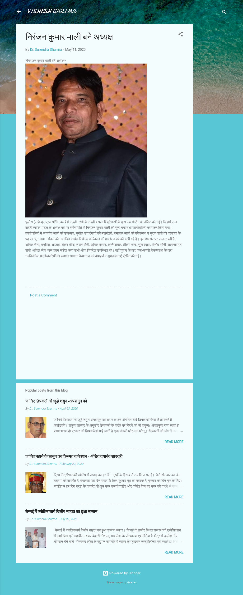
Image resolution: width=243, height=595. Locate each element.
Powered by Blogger (124, 573)
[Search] (224, 13)
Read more (174, 442)
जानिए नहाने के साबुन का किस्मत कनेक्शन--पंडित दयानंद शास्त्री (73, 456)
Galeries (132, 582)
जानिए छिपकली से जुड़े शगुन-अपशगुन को (56, 401)
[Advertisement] (212, 95)
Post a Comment (43, 295)
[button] (180, 35)
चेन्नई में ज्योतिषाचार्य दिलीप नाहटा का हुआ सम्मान (61, 512)
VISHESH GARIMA (51, 11)
